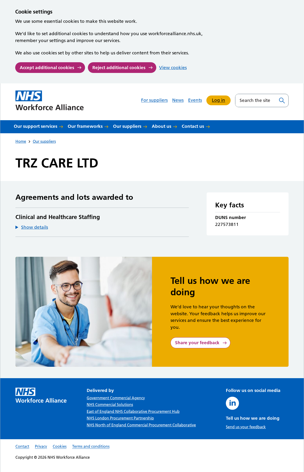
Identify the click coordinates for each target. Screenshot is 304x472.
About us (161, 126)
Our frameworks (85, 126)
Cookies (59, 446)
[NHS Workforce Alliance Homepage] (49, 100)
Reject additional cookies (118, 67)
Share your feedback (197, 342)
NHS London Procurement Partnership (120, 418)
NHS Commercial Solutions (110, 404)
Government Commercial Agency (116, 398)
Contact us (193, 126)
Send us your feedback (246, 426)
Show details (34, 227)
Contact (22, 446)
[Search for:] (255, 100)
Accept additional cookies (47, 67)
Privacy (41, 446)
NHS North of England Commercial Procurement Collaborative (141, 425)
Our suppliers (127, 126)
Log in (218, 100)
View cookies (173, 67)
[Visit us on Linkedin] (232, 403)
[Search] (282, 100)
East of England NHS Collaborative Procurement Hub (133, 411)
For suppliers (154, 100)
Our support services (35, 126)
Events (195, 100)
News (178, 100)
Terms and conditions (90, 446)
